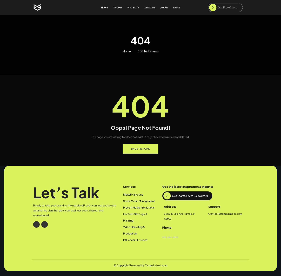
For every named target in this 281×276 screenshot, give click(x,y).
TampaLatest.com (156, 265)
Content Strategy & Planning (135, 217)
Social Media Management (139, 201)
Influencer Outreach (135, 240)
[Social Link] (36, 224)
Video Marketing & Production (134, 230)
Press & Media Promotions (138, 207)
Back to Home (140, 148)
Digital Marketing (133, 194)
